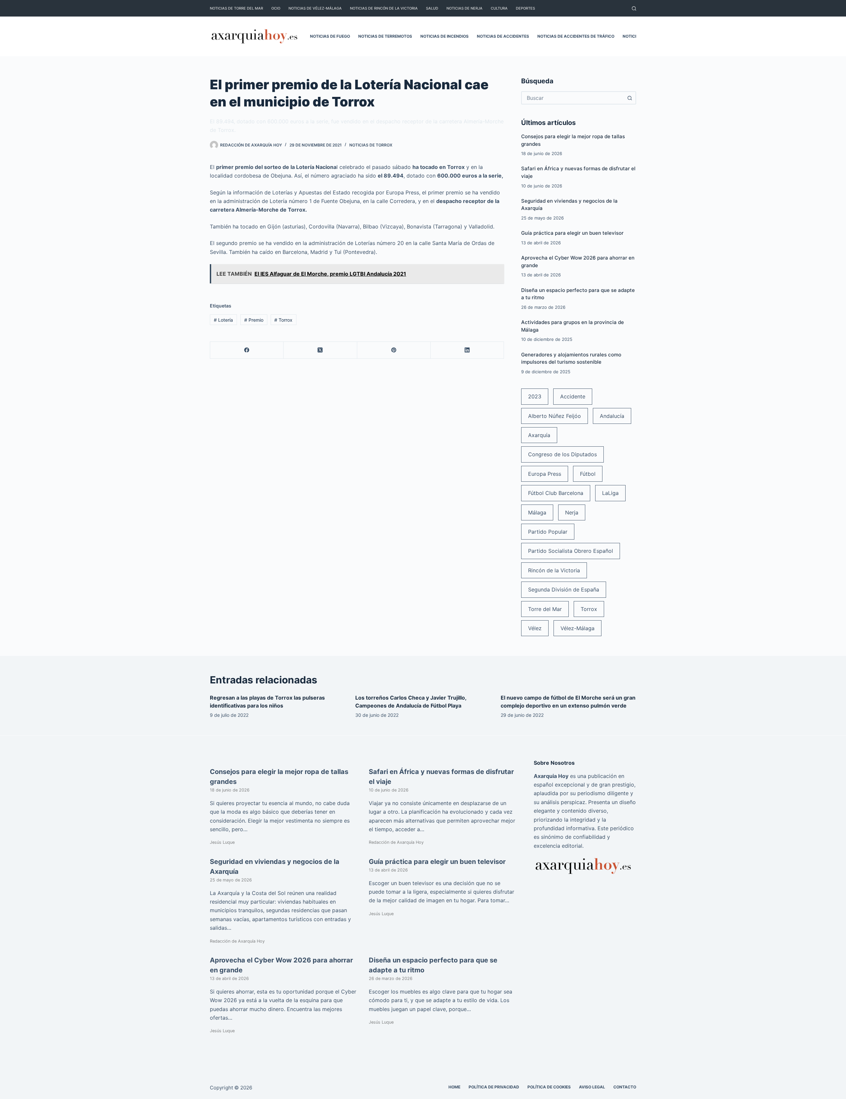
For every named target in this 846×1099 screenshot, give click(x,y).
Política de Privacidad (494, 1086)
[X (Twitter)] (320, 350)
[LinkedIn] (467, 350)
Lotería (223, 320)
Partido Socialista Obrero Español (570, 551)
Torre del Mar (545, 609)
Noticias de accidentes (503, 36)
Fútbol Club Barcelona (555, 493)
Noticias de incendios (444, 36)
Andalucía (612, 416)
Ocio (275, 8)
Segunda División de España (563, 589)
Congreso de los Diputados (562, 454)
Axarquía (539, 435)
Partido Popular (547, 531)
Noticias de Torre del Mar (236, 8)
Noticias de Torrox (370, 144)
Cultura (499, 8)
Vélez (535, 628)
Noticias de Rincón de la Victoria (384, 8)
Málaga (537, 512)
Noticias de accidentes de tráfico (575, 36)
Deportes (525, 8)
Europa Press (544, 473)
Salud (432, 8)
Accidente (572, 396)
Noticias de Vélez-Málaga (315, 8)
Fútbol (588, 473)
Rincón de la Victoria (554, 570)
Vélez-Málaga (577, 628)
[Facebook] (247, 350)
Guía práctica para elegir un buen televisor (572, 233)
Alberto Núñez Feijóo (554, 416)
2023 (534, 396)
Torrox (283, 320)
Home (454, 1086)
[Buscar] (634, 8)
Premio (253, 320)
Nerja (571, 512)
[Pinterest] (394, 350)
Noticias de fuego (330, 36)
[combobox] (573, 97)
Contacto (624, 1086)
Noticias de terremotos (385, 36)
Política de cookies (549, 1086)
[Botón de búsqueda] (629, 98)
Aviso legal (592, 1086)
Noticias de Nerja (464, 8)
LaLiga (610, 493)
